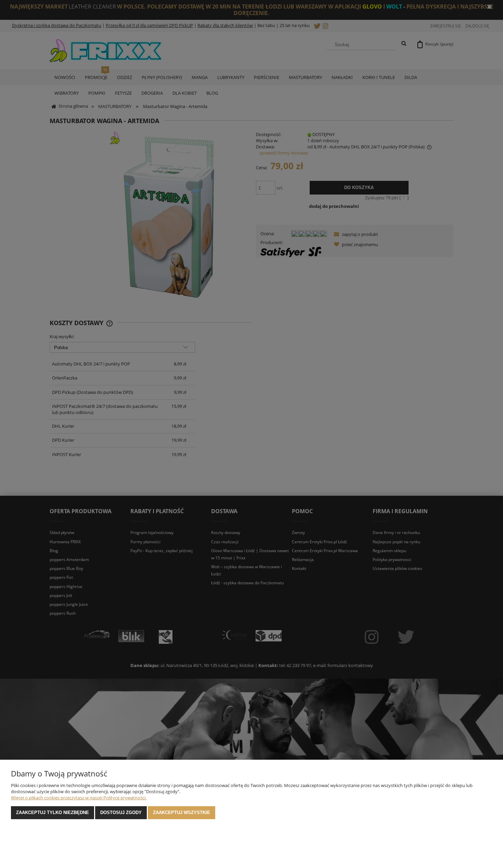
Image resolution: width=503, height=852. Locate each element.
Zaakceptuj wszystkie (181, 812)
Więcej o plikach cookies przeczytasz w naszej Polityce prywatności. (78, 798)
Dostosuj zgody (121, 812)
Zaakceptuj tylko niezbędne (52, 812)
